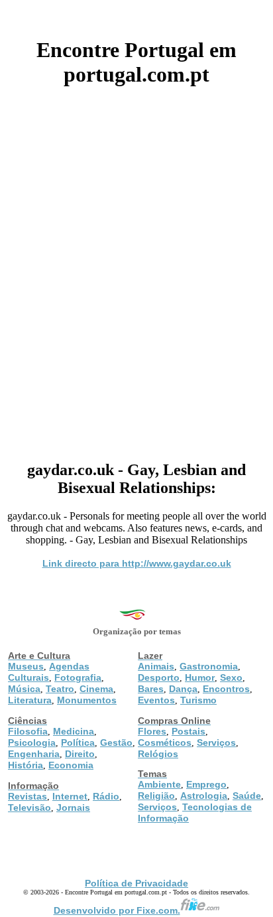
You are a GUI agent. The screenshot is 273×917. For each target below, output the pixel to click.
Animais (156, 666)
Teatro (60, 688)
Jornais (73, 807)
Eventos (156, 700)
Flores (152, 731)
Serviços (216, 742)
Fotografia (77, 677)
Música (24, 688)
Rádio (106, 796)
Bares (151, 688)
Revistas (27, 796)
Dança (183, 688)
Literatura (30, 700)
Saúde (247, 795)
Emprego (206, 784)
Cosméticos (164, 742)
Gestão (116, 742)
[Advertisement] (136, 268)
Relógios (158, 753)
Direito (80, 753)
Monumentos (87, 700)
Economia (70, 765)
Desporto (159, 677)
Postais (188, 731)
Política (78, 742)
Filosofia (28, 731)
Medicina (73, 731)
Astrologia (203, 795)
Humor (200, 677)
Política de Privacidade (136, 883)
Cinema (96, 688)
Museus (26, 666)
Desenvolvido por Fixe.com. (117, 910)
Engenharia (34, 753)
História (25, 765)
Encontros (226, 688)
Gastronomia (209, 666)
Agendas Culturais (48, 672)
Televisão (29, 807)
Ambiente (159, 784)
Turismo (198, 700)
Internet (69, 796)
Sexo (231, 677)
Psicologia (32, 742)
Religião (156, 795)
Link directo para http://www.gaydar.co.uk (136, 563)
